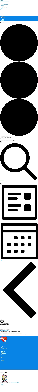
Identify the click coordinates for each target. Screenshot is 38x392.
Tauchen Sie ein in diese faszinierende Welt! (15, 382)
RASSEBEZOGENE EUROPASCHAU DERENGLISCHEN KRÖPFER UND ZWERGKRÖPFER (11, 333)
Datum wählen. (5, 323)
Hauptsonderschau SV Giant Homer (4, 330)
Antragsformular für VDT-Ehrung (4, 348)
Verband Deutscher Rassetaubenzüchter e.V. (4, 1)
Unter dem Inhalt (1, 0)
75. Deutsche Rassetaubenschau (5, 4)
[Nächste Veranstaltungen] (1, 319)
